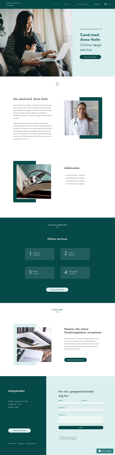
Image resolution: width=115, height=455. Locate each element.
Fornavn (60, 400)
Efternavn (84, 400)
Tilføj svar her (62, 414)
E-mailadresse (62, 407)
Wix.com (74, 439)
